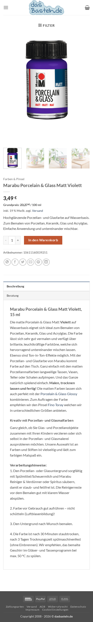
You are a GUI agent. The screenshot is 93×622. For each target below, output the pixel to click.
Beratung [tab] (13, 295)
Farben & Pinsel (13, 179)
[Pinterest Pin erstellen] (38, 262)
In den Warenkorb (43, 240)
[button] (5, 7)
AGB (42, 606)
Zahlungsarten (15, 606)
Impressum (33, 609)
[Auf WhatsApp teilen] (7, 262)
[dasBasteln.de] (46, 7)
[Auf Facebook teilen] (15, 262)
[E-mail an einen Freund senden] (30, 262)
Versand (37, 210)
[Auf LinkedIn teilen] (46, 262)
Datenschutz (78, 606)
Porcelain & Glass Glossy (58, 394)
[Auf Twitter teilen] (22, 262)
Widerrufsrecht (58, 606)
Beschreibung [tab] (15, 286)
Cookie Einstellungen (55, 609)
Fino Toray (55, 405)
